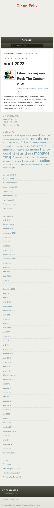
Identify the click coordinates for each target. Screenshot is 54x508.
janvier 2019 (7, 349)
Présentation (8, 204)
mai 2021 (6, 323)
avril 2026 (7, 220)
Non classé (7, 199)
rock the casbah (25, 161)
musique (8, 157)
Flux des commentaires (12, 472)
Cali (46, 139)
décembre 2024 (9, 254)
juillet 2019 (7, 336)
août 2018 (7, 358)
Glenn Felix (27, 5)
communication (9, 146)
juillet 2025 (7, 237)
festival (20, 149)
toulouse (30, 164)
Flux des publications (11, 468)
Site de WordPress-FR (12, 477)
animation (38, 135)
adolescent (8, 135)
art (45, 135)
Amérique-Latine (22, 135)
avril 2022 (7, 301)
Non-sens (19, 157)
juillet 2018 (7, 362)
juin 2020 (6, 332)
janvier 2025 (7, 250)
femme (13, 150)
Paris (27, 157)
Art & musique (8, 178)
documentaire (38, 146)
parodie (35, 157)
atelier (22, 139)
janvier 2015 (7, 422)
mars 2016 (7, 401)
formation (35, 149)
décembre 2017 (9, 375)
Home (17, 53)
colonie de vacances (42, 142)
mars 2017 (7, 388)
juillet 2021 (7, 319)
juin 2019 (6, 340)
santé (5, 164)
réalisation (41, 160)
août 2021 (7, 314)
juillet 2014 (7, 435)
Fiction (19, 91)
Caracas (5, 143)
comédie (20, 146)
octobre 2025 (8, 228)
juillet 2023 (7, 280)
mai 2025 (6, 245)
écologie (11, 167)
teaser (23, 164)
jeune (30, 153)
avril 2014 (7, 439)
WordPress (35, 505)
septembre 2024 (9, 258)
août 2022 (7, 293)
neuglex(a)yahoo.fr (10, 119)
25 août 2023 (22, 88)
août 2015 (7, 405)
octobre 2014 (8, 427)
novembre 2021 (9, 310)
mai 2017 (6, 383)
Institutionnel (8, 195)
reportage (43, 157)
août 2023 (7, 276)
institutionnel (18, 153)
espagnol (7, 149)
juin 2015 (6, 414)
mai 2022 (6, 297)
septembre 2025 (9, 232)
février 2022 (7, 306)
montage (42, 153)
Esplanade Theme (20, 505)
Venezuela (46, 165)
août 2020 (7, 327)
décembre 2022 (9, 289)
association (14, 139)
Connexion (7, 464)
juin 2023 (6, 284)
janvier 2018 (7, 370)
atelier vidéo (34, 138)
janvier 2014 (7, 448)
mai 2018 (6, 366)
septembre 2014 (9, 431)
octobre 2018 (8, 353)
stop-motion (13, 164)
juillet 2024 (7, 263)
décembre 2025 (9, 224)
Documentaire (8, 187)
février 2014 (7, 444)
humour (6, 153)
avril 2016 (7, 396)
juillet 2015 (7, 409)
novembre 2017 (9, 379)
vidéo (5, 167)
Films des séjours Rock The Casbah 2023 (31, 78)
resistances (7, 161)
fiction (28, 149)
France (45, 149)
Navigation (27, 39)
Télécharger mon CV (11, 125)
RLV (14, 161)
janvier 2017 (7, 392)
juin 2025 (6, 241)
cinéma (12, 142)
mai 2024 (6, 267)
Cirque (18, 143)
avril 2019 (7, 345)
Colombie (26, 142)
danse (27, 146)
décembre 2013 (9, 452)
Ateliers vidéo (43, 88)
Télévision (7, 208)
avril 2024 (7, 271)
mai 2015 (6, 418)
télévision (38, 164)
